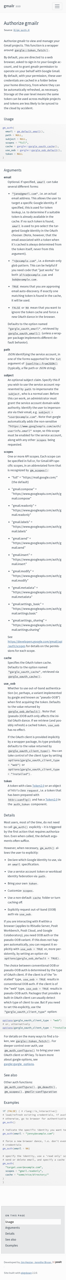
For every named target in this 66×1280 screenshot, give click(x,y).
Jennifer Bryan (42, 1262)
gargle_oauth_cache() (24, 676)
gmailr (9, 5)
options (8, 1020)
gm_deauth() (46, 1087)
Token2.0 (38, 786)
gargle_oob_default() (24, 711)
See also (10, 1239)
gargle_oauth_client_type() (29, 751)
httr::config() (19, 799)
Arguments (12, 1227)
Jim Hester (27, 1262)
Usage (9, 1222)
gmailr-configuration (41, 1091)
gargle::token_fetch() (31, 50)
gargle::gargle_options (19, 1064)
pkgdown (26, 1273)
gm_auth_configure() (19, 1050)
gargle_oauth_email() (24, 333)
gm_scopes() (39, 470)
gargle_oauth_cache (41, 146)
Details (9, 1233)
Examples (11, 1245)
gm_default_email (28, 131)
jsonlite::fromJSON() (42, 363)
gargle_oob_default (44, 150)
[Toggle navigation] (57, 6)
